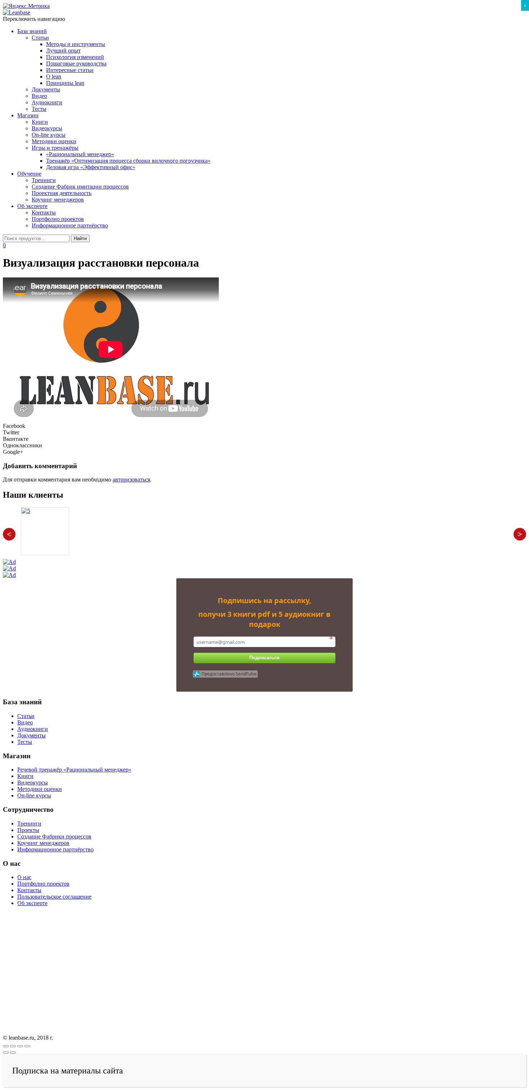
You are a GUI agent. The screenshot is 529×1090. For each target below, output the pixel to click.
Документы (46, 89)
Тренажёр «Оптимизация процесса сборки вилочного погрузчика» (128, 161)
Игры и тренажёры (55, 148)
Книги (40, 122)
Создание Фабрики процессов (54, 836)
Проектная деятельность (61, 193)
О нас (24, 877)
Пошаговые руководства (76, 63)
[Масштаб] (27, 1046)
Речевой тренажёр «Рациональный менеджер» (74, 769)
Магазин (28, 115)
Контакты (44, 212)
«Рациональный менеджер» (80, 154)
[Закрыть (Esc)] (6, 1046)
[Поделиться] (13, 1046)
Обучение (29, 174)
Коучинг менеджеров (58, 199)
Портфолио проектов (58, 219)
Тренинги (44, 180)
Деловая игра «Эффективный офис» (90, 167)
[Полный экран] (20, 1046)
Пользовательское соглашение (54, 897)
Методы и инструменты (75, 44)
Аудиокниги (47, 102)
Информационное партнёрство (70, 225)
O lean (53, 76)
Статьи (40, 38)
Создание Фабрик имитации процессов (80, 187)
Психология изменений (75, 57)
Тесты (39, 109)
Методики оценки (54, 141)
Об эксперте (32, 206)
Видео (39, 96)
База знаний (32, 31)
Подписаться (264, 657)
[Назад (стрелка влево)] (6, 1052)
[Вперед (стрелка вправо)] (13, 1052)
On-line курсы (48, 135)
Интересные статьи (70, 70)
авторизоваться (131, 479)
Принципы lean (65, 83)
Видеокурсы (47, 128)
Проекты (28, 830)
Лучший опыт (63, 51)
